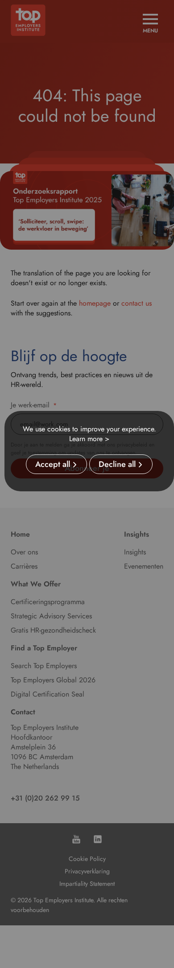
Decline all (117, 464)
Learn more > (89, 439)
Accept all (52, 464)
